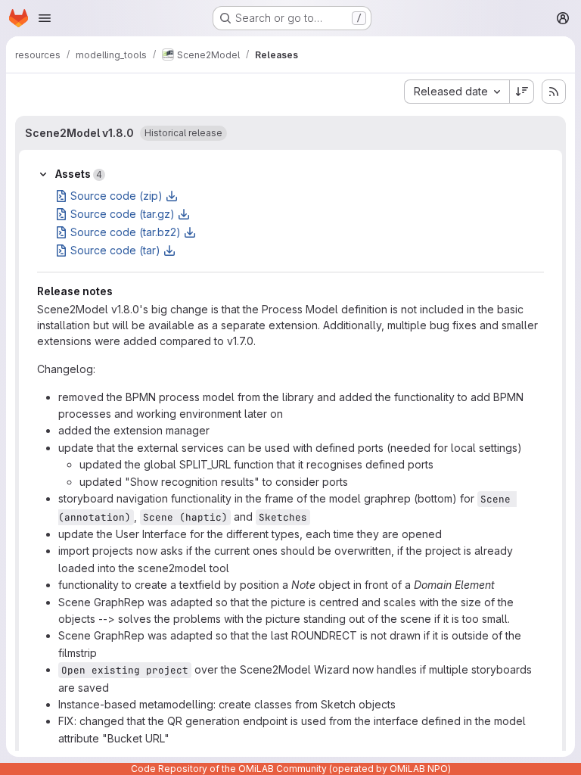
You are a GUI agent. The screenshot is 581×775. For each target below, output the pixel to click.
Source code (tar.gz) (122, 213)
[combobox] (456, 91)
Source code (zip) (116, 195)
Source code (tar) (115, 250)
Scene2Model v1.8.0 (79, 132)
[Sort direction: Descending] (522, 91)
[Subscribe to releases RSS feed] (554, 91)
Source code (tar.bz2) (125, 232)
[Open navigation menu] (45, 18)
